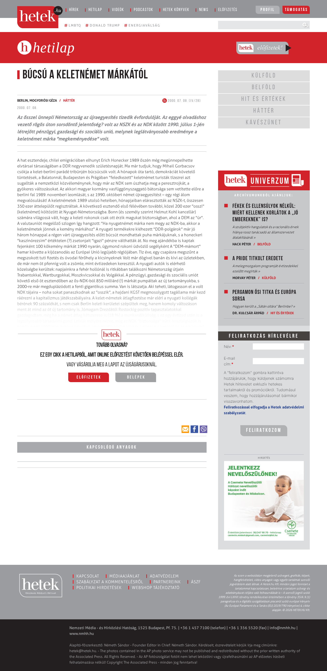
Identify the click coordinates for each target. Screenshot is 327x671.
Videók (118, 10)
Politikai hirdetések (99, 587)
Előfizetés (227, 10)
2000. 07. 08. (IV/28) (184, 101)
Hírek (74, 10)
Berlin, (23, 100)
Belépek (136, 377)
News (204, 10)
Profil (267, 10)
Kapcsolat (87, 576)
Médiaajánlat (124, 576)
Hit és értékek (282, 313)
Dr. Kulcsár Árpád (248, 313)
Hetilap (95, 10)
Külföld (269, 278)
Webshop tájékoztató (156, 587)
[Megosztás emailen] (185, 429)
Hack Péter (241, 244)
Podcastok (143, 10)
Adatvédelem (164, 576)
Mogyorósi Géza (43, 100)
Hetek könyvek (176, 10)
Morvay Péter (244, 278)
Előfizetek (89, 377)
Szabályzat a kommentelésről (109, 581)
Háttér (69, 100)
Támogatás (296, 10)
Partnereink (167, 581)
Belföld (264, 244)
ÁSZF (196, 581)
